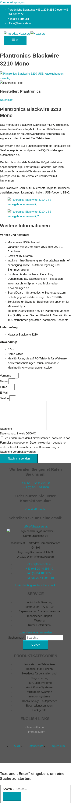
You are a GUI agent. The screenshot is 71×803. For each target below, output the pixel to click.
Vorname (6, 375)
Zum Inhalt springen (12, 2)
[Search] (12, 796)
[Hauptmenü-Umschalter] (15, 40)
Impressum (58, 746)
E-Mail (4, 392)
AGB (17, 746)
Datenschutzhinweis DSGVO (18, 433)
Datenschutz (35, 746)
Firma (4, 386)
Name (4, 381)
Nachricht (6, 428)
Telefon (4, 398)
